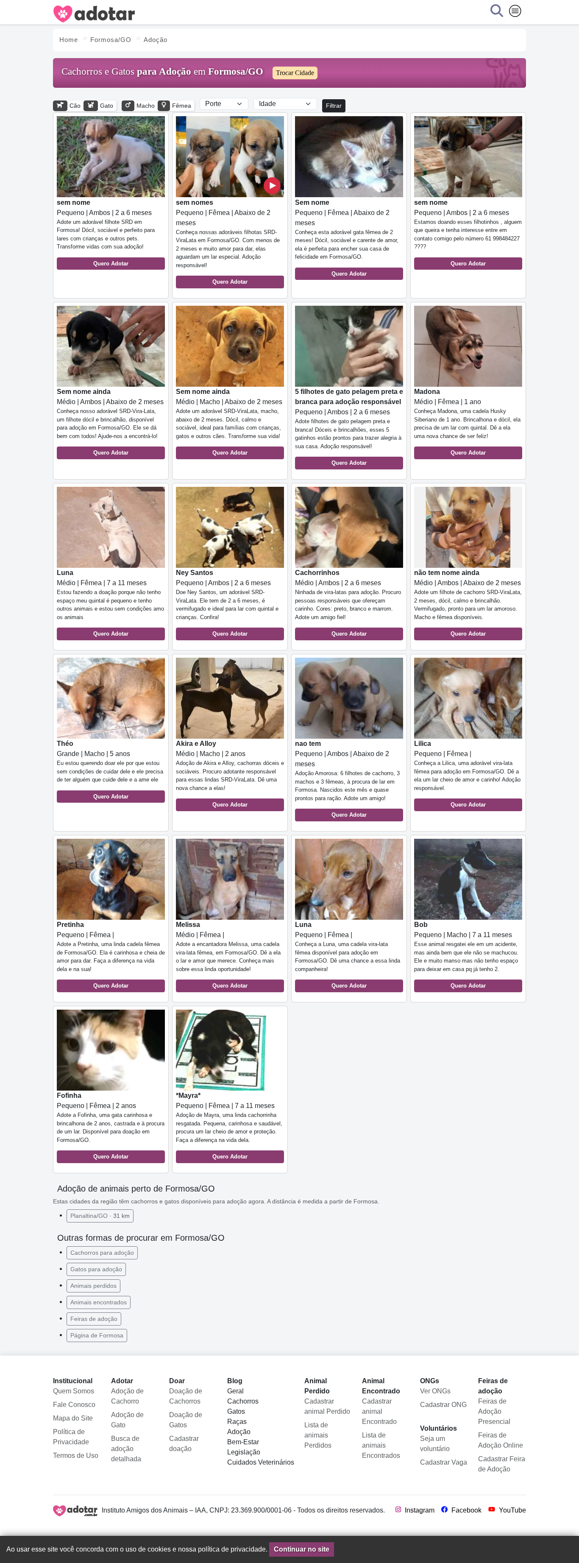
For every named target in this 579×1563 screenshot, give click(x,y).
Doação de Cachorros (185, 1396)
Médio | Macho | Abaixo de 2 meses (229, 422)
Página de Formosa (96, 1335)
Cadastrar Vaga (443, 1462)
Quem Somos (73, 1391)
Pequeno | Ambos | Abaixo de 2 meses (347, 779)
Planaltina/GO (100, 1215)
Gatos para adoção (96, 1269)
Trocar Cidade (295, 72)
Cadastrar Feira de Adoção (501, 1464)
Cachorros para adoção (102, 1252)
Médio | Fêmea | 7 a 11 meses (110, 603)
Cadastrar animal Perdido (327, 1406)
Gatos (236, 1411)
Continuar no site (301, 1549)
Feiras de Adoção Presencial (494, 1411)
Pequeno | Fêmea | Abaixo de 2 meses (228, 242)
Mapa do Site (73, 1418)
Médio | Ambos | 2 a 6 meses (348, 603)
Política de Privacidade (71, 1437)
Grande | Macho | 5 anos (110, 770)
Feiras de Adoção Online (500, 1440)
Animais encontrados (98, 1302)
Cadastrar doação (184, 1443)
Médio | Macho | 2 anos (230, 774)
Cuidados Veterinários (260, 1462)
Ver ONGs (435, 1391)
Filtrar (334, 105)
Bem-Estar (243, 1442)
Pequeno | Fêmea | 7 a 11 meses (229, 1126)
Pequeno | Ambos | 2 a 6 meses (106, 233)
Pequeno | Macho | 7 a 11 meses (466, 955)
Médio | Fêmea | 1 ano (467, 422)
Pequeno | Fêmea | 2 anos (110, 1126)
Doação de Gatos (185, 1420)
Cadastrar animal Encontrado (379, 1411)
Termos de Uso (75, 1455)
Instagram (418, 1510)
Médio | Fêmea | (228, 955)
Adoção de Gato (127, 1420)
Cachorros (243, 1401)
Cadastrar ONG (443, 1404)
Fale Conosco (74, 1404)
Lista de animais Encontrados (381, 1445)
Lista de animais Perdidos (317, 1435)
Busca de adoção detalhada (126, 1449)
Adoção (239, 1431)
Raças (237, 1421)
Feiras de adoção (93, 1318)
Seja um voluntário (435, 1443)
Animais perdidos (93, 1285)
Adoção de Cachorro (127, 1396)
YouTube (511, 1510)
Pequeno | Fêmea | (467, 774)
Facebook (466, 1510)
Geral (235, 1391)
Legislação (243, 1452)
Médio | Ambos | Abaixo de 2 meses (110, 422)
